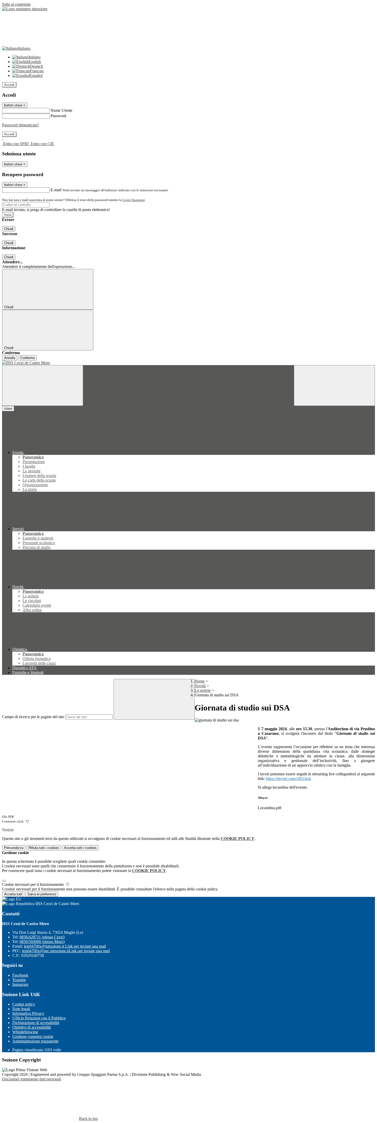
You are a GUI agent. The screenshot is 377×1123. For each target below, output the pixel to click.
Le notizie (203, 690)
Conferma (27, 358)
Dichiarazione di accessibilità (35, 1022)
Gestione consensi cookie (32, 1036)
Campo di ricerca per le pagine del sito (33, 717)
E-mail (56, 190)
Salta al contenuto (16, 4)
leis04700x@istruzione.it (65, 946)
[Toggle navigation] (42, 385)
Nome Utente (61, 110)
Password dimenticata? (20, 125)
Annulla (9, 358)
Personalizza (13, 848)
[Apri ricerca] (334, 385)
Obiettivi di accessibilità (31, 1027)
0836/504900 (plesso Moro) (42, 941)
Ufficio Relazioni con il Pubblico (39, 1018)
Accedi (9, 85)
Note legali (21, 1009)
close (8, 408)
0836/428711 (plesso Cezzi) (42, 937)
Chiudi (8, 229)
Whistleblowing (25, 1032)
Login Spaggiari (133, 200)
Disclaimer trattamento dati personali (31, 1079)
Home (200, 681)
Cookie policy (23, 1004)
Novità (200, 686)
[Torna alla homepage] (188, 362)
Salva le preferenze (41, 894)
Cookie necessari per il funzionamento (33, 884)
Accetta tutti (80, 848)
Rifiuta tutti (43, 848)
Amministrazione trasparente (35, 1041)
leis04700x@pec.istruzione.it (66, 951)
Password (58, 116)
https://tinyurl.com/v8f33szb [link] (288, 778)
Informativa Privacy (28, 1013)
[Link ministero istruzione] (24, 9)
